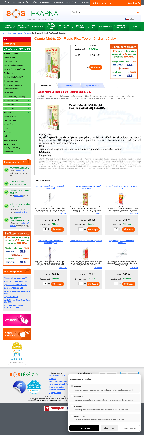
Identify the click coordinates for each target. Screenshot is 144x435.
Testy (6, 128)
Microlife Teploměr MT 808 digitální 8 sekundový (50, 187)
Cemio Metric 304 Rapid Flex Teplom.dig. (86, 241)
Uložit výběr (109, 428)
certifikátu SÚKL (20, 170)
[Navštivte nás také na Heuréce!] (34, 393)
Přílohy (69, 85)
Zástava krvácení (10, 140)
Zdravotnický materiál (15, 33)
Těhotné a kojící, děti (78, 26)
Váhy (6, 136)
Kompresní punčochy (12, 89)
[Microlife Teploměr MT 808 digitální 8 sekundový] (50, 206)
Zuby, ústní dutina (23, 26)
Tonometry (8, 132)
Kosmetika (37, 26)
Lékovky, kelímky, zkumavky (14, 97)
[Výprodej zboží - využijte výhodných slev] (17, 320)
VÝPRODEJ (9, 44)
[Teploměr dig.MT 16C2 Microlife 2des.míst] (121, 260)
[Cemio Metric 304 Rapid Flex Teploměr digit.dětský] (52, 63)
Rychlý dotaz (92, 85)
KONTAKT (85, 2)
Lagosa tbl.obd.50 (11, 297)
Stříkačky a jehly (10, 120)
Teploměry (27, 33)
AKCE (7, 39)
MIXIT (135, 26)
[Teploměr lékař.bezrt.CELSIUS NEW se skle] (121, 206)
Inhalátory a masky (11, 81)
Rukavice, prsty (10, 116)
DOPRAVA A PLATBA (61, 2)
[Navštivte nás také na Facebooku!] (16, 393)
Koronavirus (9, 152)
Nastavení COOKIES (58, 376)
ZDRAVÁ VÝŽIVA (91, 26)
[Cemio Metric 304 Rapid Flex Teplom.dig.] (85, 260)
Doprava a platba (56, 387)
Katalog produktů (10, 26)
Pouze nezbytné (129, 428)
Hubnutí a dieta (64, 26)
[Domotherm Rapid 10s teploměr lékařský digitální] (50, 260)
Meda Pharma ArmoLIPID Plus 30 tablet (17, 292)
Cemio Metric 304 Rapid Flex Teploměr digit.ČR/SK (86, 187)
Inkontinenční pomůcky (13, 85)
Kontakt (52, 379)
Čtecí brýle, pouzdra (12, 61)
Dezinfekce (8, 73)
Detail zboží (62, 213)
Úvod (4, 33)
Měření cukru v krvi (11, 101)
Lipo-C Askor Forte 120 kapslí (15, 285)
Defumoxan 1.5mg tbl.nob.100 (15, 281)
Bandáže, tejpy (10, 57)
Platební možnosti (57, 390)
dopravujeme (18, 196)
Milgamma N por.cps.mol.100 (15, 278)
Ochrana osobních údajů (60, 384)
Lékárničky (8, 93)
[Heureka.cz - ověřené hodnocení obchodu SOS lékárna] (17, 364)
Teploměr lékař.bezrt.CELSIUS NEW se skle (121, 187)
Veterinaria (105, 26)
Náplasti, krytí (9, 105)
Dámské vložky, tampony (13, 65)
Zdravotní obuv (10, 144)
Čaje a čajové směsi (51, 26)
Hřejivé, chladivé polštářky (14, 77)
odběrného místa (21, 212)
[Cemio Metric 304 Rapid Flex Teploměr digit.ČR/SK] (85, 206)
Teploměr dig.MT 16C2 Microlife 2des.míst (121, 242)
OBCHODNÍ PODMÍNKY (21, 2)
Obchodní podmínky (58, 381)
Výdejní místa (55, 393)
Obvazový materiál (11, 109)
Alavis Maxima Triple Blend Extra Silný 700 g (17, 301)
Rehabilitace (9, 112)
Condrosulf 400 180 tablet (14, 288)
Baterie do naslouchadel (13, 53)
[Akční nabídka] (17, 334)
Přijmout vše (84, 428)
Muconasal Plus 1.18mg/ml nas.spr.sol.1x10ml (14, 306)
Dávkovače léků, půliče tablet (15, 69)
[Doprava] (124, 78)
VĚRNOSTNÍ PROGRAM (41, 2)
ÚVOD (7, 2)
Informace (46, 85)
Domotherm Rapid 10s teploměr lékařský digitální (50, 242)
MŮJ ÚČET (75, 2)
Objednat (132, 3)
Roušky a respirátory (12, 148)
